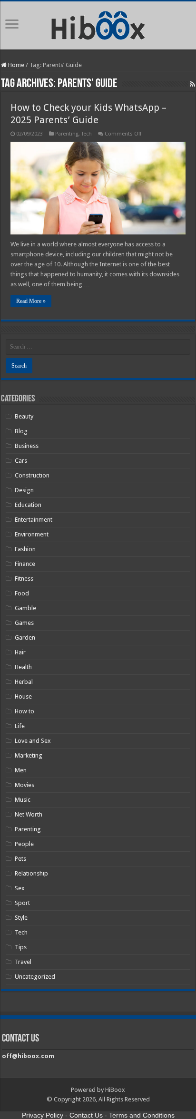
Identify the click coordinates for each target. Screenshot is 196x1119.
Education (28, 504)
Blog (21, 431)
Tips (21, 947)
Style (21, 917)
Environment (32, 534)
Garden (25, 637)
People (24, 843)
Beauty (24, 416)
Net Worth (28, 814)
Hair (20, 652)
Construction (32, 475)
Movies (24, 784)
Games (24, 622)
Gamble (25, 608)
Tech (86, 134)
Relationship (31, 873)
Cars (21, 460)
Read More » (31, 301)
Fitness (24, 578)
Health (23, 667)
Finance (25, 563)
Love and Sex (33, 740)
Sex (20, 888)
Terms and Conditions (142, 1115)
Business (27, 445)
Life (20, 726)
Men (21, 770)
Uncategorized (35, 976)
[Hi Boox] (98, 23)
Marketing (28, 755)
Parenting (66, 134)
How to (24, 711)
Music (22, 799)
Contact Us (86, 1115)
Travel (23, 961)
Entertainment (33, 519)
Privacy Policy (42, 1115)
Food (22, 593)
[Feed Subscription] (192, 84)
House (23, 696)
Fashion (25, 549)
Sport (22, 902)
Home (15, 64)
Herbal (24, 681)
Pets (20, 858)
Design (24, 490)
